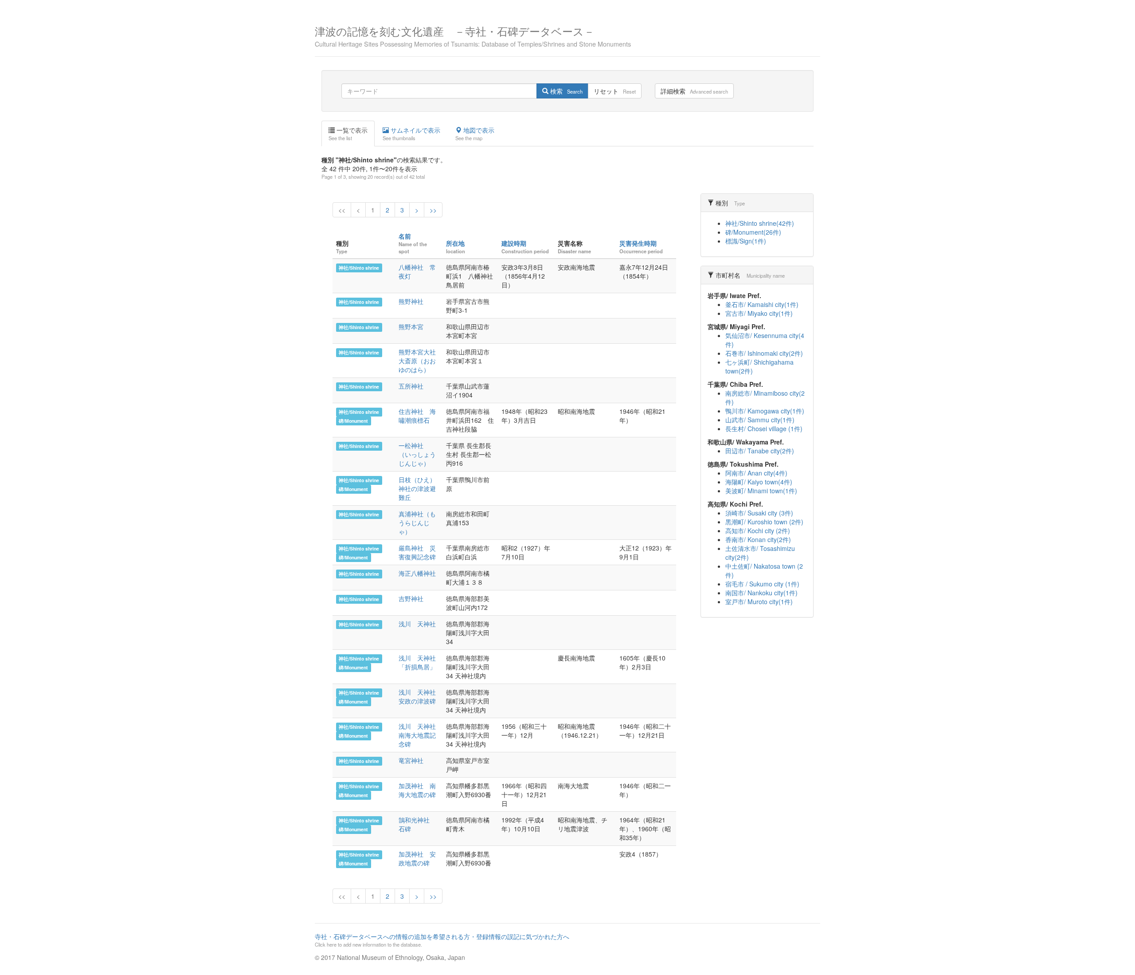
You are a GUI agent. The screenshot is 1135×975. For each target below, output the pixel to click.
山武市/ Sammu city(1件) (759, 419)
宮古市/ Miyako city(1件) (759, 313)
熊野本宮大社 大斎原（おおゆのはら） (420, 360)
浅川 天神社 (420, 623)
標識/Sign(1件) (745, 240)
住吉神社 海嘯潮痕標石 (417, 416)
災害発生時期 (638, 243)
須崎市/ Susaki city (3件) (759, 512)
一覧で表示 (348, 134)
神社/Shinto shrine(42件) (759, 223)
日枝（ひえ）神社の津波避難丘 (417, 488)
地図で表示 (474, 134)
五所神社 (411, 385)
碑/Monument (353, 420)
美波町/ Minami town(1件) (761, 490)
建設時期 (513, 243)
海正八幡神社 (417, 573)
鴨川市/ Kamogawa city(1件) (764, 410)
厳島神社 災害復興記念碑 (417, 552)
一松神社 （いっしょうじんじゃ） (417, 454)
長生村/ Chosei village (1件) (763, 428)
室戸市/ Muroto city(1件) (759, 601)
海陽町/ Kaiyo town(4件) (758, 481)
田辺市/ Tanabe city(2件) (759, 450)
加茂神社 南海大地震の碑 (417, 790)
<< (341, 209)
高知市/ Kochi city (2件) (757, 530)
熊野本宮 (411, 326)
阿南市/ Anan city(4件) (756, 472)
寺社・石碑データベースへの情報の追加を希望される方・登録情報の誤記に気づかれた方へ (442, 940)
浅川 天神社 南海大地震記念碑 (420, 735)
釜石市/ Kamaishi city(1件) (761, 304)
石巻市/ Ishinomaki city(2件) (764, 353)
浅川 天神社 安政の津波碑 (420, 696)
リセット (615, 90)
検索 (565, 90)
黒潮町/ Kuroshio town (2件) (764, 521)
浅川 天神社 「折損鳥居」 (420, 662)
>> (433, 209)
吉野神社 (411, 598)
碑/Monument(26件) (753, 232)
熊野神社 (411, 301)
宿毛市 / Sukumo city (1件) (762, 583)
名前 (405, 236)
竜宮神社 (411, 760)
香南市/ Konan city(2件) (758, 539)
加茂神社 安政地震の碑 (417, 858)
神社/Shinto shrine (359, 267)
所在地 (455, 243)
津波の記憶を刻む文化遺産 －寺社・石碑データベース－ (473, 35)
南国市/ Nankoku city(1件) (761, 592)
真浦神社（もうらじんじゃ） (417, 522)
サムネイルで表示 (411, 134)
